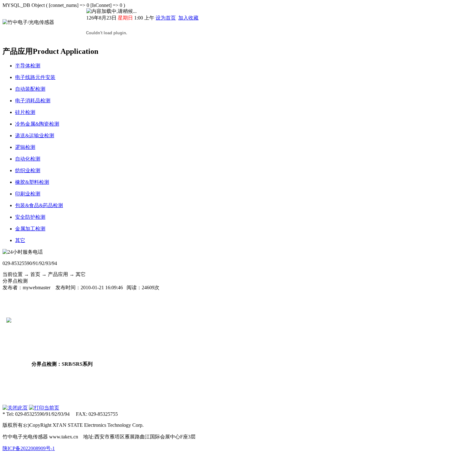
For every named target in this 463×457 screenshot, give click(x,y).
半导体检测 (27, 65)
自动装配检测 (30, 89)
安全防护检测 (30, 217)
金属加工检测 (30, 228)
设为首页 (166, 17)
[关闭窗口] (15, 407)
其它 (20, 240)
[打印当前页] (44, 407)
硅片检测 (25, 112)
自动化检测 (27, 158)
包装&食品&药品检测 (39, 205)
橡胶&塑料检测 (32, 182)
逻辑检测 (25, 147)
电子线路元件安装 (35, 77)
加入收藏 (188, 17)
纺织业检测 (27, 170)
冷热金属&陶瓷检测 (37, 124)
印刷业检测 (27, 193)
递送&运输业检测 (34, 135)
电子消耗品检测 (32, 100)
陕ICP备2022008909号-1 (29, 448)
